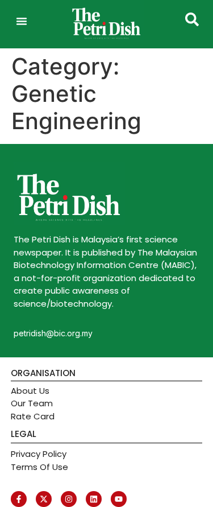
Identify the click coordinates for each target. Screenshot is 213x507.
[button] (21, 21)
